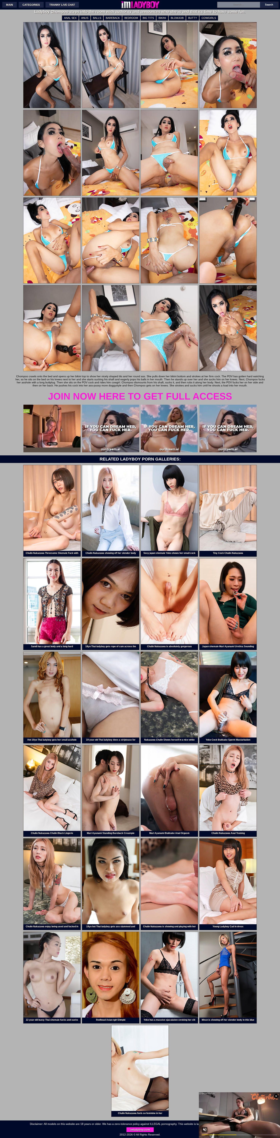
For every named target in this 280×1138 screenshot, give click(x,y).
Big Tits (148, 17)
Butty (192, 17)
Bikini (162, 17)
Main (9, 4)
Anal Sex (70, 17)
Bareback (113, 17)
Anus (84, 17)
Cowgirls (209, 17)
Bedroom (131, 17)
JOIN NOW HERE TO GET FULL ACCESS (140, 396)
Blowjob (177, 17)
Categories (31, 4)
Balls (97, 17)
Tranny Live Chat (62, 4)
